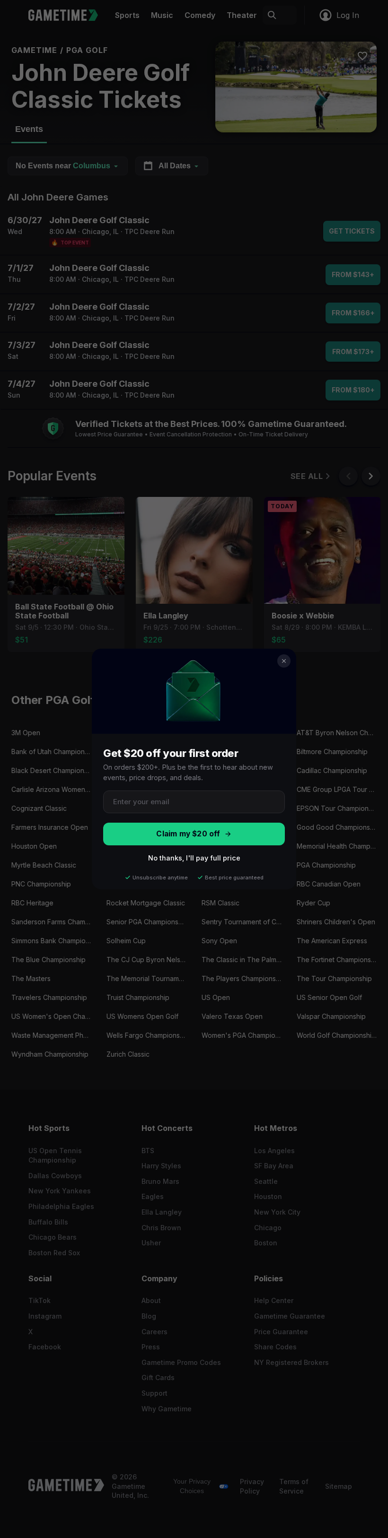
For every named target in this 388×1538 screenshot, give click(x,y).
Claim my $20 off (188, 833)
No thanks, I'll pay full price (194, 858)
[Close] (284, 661)
